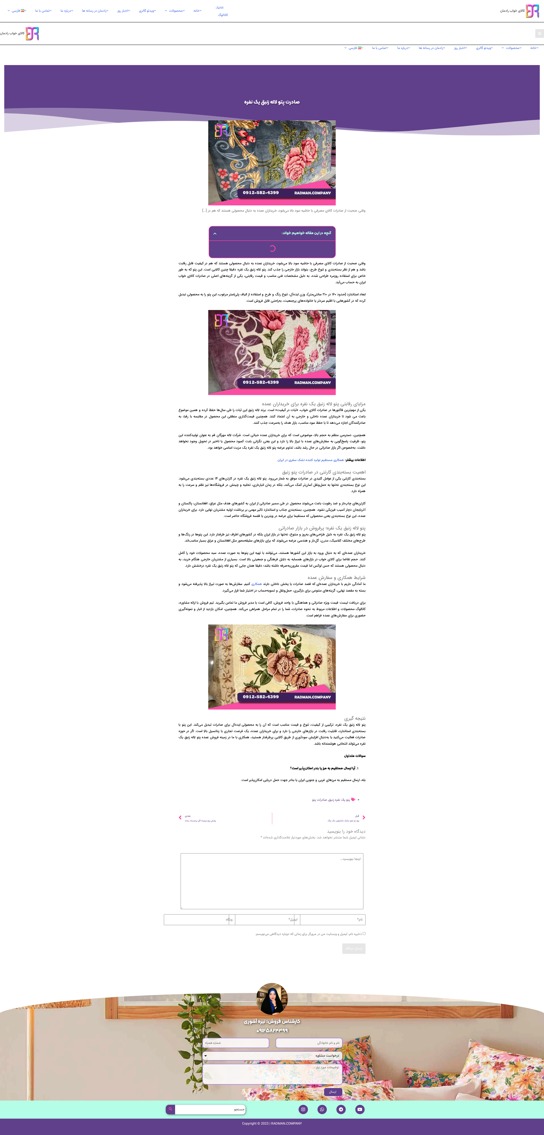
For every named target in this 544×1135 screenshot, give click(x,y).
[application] (167, 11)
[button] (219, 8)
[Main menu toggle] (539, 33)
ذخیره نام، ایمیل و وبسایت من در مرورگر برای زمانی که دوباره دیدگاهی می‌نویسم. (308, 934)
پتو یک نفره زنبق (339, 800)
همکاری (256, 584)
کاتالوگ (223, 15)
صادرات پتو (319, 800)
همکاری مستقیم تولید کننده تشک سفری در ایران (311, 460)
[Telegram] (341, 1109)
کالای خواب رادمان (512, 11)
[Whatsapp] (322, 1109)
